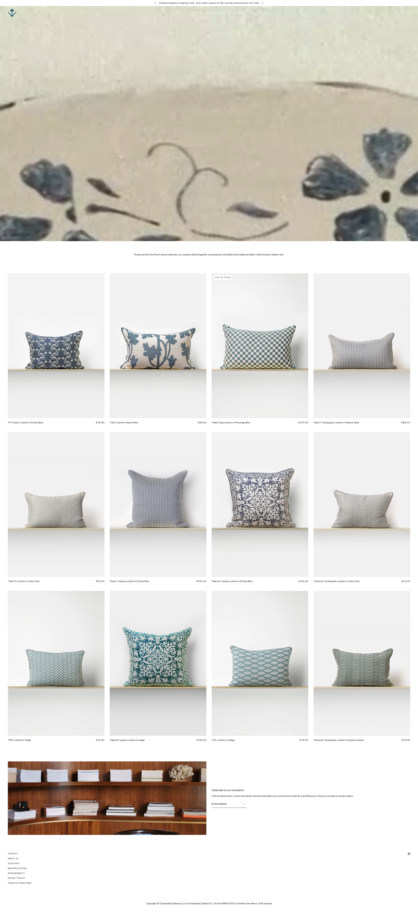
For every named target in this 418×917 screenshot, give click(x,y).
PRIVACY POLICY (16, 878)
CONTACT (13, 854)
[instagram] (409, 854)
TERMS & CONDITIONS (19, 883)
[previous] (155, 3)
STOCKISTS (14, 863)
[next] (262, 3)
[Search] (396, 12)
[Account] (402, 12)
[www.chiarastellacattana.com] (12, 13)
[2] (409, 235)
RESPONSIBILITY (16, 873)
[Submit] (243, 804)
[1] (405, 235)
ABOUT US (13, 858)
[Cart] (408, 12)
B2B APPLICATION (17, 868)
